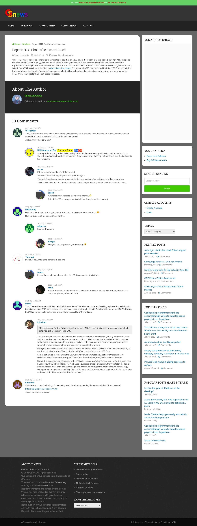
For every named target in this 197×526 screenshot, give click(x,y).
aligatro (41, 226)
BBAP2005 (30, 209)
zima (50, 288)
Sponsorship (47, 25)
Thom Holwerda (21, 55)
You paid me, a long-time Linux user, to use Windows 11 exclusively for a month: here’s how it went (165, 330)
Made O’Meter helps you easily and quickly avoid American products (165, 416)
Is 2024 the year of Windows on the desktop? (162, 390)
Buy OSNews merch (157, 160)
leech (51, 193)
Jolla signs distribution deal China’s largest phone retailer (165, 252)
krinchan (41, 322)
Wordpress (47, 485)
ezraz (40, 169)
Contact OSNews (84, 487)
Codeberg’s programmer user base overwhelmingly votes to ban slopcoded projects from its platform (164, 316)
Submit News (69, 25)
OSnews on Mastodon (87, 478)
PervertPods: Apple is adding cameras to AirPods (164, 363)
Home (11, 25)
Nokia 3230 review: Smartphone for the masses (163, 288)
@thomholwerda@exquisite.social (62, 101)
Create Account (154, 208)
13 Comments (67, 55)
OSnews (25, 522)
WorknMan (30, 131)
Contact (88, 25)
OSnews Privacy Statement (35, 469)
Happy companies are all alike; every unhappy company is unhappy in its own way (166, 352)
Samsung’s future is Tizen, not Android (163, 261)
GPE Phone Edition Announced (159, 278)
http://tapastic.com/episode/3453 (41, 389)
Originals (27, 25)
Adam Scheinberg (57, 482)
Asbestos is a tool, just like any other (162, 342)
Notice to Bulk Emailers (87, 483)
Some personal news (155, 440)
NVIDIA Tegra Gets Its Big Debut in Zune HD (166, 270)
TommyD (29, 257)
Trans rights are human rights (90, 492)
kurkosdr (29, 382)
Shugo (51, 241)
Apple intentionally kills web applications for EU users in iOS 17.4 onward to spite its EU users (166, 402)
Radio (28, 303)
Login (149, 212)
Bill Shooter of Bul (46, 150)
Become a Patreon (156, 156)
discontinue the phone (60, 68)
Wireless (26, 44)
